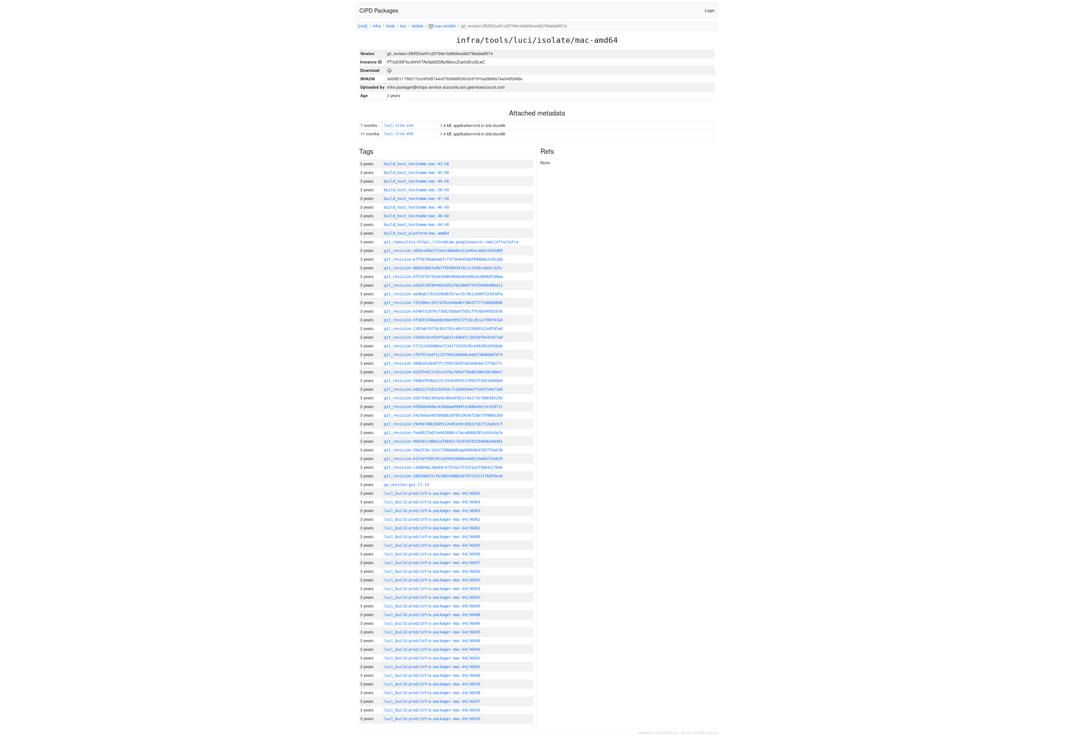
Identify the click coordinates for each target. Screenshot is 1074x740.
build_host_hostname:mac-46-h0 (416, 207)
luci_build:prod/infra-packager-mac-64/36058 (432, 554)
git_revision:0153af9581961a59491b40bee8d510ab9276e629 (443, 458)
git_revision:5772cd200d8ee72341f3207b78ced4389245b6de (443, 346)
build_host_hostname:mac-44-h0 (416, 224)
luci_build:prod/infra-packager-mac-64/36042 (432, 658)
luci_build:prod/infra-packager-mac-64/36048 (432, 614)
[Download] (389, 70)
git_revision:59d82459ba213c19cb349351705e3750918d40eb (443, 380)
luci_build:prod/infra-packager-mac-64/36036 (432, 710)
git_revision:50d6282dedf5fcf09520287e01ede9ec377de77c (443, 363)
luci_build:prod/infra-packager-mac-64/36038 (432, 692)
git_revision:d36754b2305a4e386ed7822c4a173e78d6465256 (443, 398)
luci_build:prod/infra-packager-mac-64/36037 (432, 701)
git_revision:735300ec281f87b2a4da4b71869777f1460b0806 (443, 302)
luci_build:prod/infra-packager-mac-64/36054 (432, 588)
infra (377, 26)
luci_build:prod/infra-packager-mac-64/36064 (432, 502)
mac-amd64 (444, 26)
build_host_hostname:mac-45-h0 (416, 172)
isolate (417, 26)
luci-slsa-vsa (398, 125)
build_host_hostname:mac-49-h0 (416, 181)
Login (710, 10)
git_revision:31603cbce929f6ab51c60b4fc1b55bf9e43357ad (443, 337)
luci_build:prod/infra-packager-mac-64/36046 (432, 623)
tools (390, 26)
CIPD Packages (378, 10)
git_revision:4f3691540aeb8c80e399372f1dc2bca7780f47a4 (443, 320)
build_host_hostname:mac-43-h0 (416, 164)
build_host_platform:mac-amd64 (416, 233)
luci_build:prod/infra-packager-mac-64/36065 (432, 493)
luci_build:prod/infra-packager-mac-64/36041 (432, 666)
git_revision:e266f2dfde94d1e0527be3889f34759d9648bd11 (443, 285)
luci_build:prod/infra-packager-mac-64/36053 (432, 597)
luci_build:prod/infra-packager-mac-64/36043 (432, 649)
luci (403, 26)
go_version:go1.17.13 (406, 484)
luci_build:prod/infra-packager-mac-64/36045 (432, 632)
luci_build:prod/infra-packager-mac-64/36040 (432, 675)
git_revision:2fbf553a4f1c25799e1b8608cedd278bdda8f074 (443, 354)
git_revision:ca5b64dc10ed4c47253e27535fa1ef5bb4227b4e (443, 467)
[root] (362, 26)
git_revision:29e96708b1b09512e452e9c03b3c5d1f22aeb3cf (443, 424)
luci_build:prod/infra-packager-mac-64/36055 (432, 580)
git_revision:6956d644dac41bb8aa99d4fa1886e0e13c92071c (443, 406)
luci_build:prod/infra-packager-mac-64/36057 (432, 562)
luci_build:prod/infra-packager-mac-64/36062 (432, 519)
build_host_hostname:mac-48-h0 (416, 216)
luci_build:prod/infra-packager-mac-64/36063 (432, 510)
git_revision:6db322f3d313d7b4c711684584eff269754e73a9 (443, 389)
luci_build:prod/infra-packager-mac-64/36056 (432, 571)
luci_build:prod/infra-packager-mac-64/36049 (432, 606)
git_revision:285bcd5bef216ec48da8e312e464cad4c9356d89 (443, 250)
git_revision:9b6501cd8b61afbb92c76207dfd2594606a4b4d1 (443, 441)
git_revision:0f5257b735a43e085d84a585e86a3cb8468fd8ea (443, 276)
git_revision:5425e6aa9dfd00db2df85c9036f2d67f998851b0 (443, 415)
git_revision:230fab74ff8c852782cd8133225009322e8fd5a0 (443, 328)
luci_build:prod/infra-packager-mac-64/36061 (432, 528)
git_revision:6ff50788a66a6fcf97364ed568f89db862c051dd (443, 259)
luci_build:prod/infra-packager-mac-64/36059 (432, 545)
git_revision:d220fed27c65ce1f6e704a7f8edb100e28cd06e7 (443, 372)
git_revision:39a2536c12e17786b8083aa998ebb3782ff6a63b (443, 450)
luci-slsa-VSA (398, 133)
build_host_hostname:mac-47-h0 (416, 198)
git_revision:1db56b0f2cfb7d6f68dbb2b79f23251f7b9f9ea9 (443, 476)
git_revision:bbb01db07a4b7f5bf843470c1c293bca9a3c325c (443, 268)
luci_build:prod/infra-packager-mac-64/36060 (432, 536)
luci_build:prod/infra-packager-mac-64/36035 (432, 719)
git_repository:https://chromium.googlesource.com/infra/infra (451, 242)
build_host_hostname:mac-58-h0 (416, 190)
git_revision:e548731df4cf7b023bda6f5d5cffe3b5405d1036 (443, 311)
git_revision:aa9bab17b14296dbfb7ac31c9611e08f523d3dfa (443, 294)
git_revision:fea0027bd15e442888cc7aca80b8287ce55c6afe (443, 432)
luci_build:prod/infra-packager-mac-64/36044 (432, 640)
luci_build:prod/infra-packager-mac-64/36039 (432, 684)
